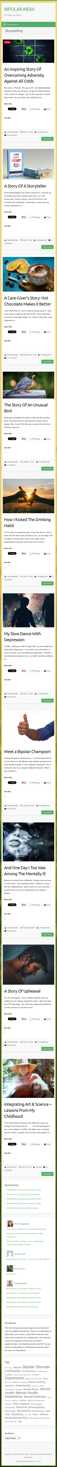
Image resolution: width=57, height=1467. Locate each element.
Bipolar (18, 1367)
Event (45, 1378)
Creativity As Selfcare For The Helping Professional (26, 1229)
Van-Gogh (28, 1414)
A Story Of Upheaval (22, 991)
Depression (14, 1378)
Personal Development (30, 1407)
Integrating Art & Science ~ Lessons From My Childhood (28, 1110)
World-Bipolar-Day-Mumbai (39, 1418)
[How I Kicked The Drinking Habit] (28, 496)
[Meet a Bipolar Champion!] (28, 728)
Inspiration (10, 1385)
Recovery (23, 1410)
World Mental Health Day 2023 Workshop (22, 1208)
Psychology (10, 1411)
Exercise (8, 1382)
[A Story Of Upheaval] (28, 965)
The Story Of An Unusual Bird (26, 407)
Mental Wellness (35, 1396)
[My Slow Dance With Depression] (28, 610)
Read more (47, 139)
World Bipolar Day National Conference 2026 (24, 1190)
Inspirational (23, 1385)
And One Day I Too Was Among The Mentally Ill (25, 870)
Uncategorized (42, 132)
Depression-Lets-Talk (33, 1379)
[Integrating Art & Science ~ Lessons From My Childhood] (28, 1078)
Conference (42, 1371)
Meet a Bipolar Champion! (27, 751)
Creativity (35, 1375)
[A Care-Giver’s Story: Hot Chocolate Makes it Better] (28, 274)
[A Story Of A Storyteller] (28, 164)
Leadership (34, 1386)
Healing (23, 1382)
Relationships (37, 1411)
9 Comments (11, 1045)
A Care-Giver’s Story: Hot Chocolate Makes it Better (27, 300)
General (38, 1167)
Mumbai (22, 1400)
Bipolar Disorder (36, 1367)
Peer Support (21, 1403)
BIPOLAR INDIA (19, 9)
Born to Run (11, 1274)
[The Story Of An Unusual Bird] (28, 385)
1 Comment (11, 465)
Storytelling (17, 1414)
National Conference (36, 1400)
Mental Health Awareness (21, 1395)
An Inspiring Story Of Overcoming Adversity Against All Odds (24, 75)
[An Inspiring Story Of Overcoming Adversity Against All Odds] (28, 51)
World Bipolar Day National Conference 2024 (24, 1204)
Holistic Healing (36, 1382)
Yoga (19, 1421)
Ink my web (37, 1461)
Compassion (28, 1371)
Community (12, 1371)
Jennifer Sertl (11, 1167)
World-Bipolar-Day (16, 1417)
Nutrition (8, 1404)
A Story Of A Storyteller (25, 185)
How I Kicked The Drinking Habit (27, 522)
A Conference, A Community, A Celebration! (23, 1194)
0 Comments (11, 697)
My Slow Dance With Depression (22, 636)
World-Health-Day (10, 1421)
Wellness (43, 1414)
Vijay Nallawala (12, 132)
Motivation (15, 1400)
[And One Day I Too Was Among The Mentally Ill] (28, 841)
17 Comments (12, 358)
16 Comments (12, 135)
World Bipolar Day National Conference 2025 (24, 1199)
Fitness (16, 1382)
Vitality (35, 1414)
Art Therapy (8, 1368)
